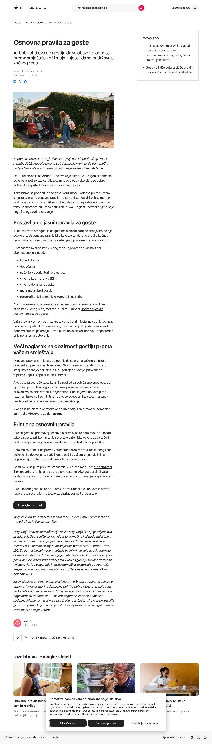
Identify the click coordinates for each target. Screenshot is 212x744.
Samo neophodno (106, 723)
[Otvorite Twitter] (198, 737)
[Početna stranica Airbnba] (16, 8)
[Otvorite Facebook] (192, 737)
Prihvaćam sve (68, 723)
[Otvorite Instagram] (205, 737)
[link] (14, 81)
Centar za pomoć (181, 7)
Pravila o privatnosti (39, 737)
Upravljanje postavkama (144, 723)
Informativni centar (33, 8)
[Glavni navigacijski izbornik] (195, 8)
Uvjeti (56, 737)
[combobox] (105, 8)
